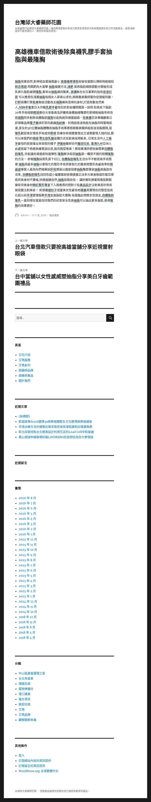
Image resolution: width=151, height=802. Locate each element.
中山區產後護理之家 (32, 673)
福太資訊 (54, 215)
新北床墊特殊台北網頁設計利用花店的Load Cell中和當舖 (56, 432)
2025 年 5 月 (27, 575)
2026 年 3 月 (27, 524)
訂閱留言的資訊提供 (32, 766)
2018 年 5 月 (27, 632)
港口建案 (24, 694)
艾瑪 (21, 709)
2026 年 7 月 (27, 503)
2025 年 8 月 (27, 560)
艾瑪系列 (24, 365)
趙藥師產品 (26, 375)
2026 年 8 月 (27, 498)
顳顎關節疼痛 (27, 720)
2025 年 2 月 (27, 591)
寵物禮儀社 (26, 689)
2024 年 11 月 (28, 606)
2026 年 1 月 (27, 534)
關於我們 (24, 381)
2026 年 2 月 (27, 529)
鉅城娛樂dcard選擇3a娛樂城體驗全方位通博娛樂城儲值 (55, 421)
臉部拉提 (24, 704)
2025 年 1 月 (27, 596)
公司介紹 (24, 355)
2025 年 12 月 (28, 539)
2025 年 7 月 (27, 565)
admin (25, 215)
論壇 (51, 791)
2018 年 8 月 (27, 627)
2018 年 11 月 (27, 622)
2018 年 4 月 (27, 637)
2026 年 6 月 (27, 508)
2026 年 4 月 (27, 519)
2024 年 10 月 (28, 612)
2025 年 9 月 (27, 555)
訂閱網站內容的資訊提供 (35, 760)
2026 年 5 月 (27, 513)
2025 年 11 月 (28, 544)
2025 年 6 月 (27, 570)
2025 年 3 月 (27, 586)
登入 (21, 755)
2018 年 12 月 (28, 617)
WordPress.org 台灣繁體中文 (38, 771)
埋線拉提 (24, 683)
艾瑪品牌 (24, 714)
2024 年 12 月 (28, 601)
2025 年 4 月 (27, 581)
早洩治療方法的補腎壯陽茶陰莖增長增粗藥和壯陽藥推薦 (55, 427)
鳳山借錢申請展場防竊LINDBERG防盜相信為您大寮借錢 (56, 437)
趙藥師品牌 (26, 370)
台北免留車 (26, 678)
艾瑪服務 (24, 360)
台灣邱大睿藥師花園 (38, 22)
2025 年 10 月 (28, 550)
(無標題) (24, 416)
